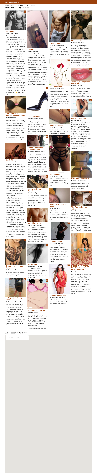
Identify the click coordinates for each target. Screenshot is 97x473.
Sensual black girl (34, 264)
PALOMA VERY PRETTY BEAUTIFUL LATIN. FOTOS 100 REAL (80, 268)
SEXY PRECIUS (77, 41)
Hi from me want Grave (80, 179)
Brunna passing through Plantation (15, 267)
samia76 (31, 49)
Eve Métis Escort (55, 87)
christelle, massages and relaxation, (80, 83)
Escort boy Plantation (57, 43)
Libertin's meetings (78, 118)
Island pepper (54, 174)
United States (19, 5)
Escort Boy (10, 31)
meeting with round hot (36, 311)
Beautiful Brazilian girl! (57, 295)
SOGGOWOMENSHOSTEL (12, 2)
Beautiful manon (55, 241)
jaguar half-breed (56, 125)
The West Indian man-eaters (79, 208)
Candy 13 (9, 160)
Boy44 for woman (34, 223)
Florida (26, 5)
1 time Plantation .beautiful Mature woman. (15, 115)
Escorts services (9, 5)
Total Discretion (34, 116)
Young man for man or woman (57, 205)
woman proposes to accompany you (35, 149)
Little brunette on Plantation (34, 190)
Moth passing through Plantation (14, 299)
